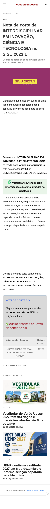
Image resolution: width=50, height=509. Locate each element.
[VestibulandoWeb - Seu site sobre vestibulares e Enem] (28, 4)
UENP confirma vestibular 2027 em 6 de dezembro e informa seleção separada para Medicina (22, 470)
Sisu (16, 13)
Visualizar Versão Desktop (35, 490)
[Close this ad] (48, 494)
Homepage (7, 13)
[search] (45, 4)
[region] (23, 135)
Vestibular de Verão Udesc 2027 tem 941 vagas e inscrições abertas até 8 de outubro (23, 418)
